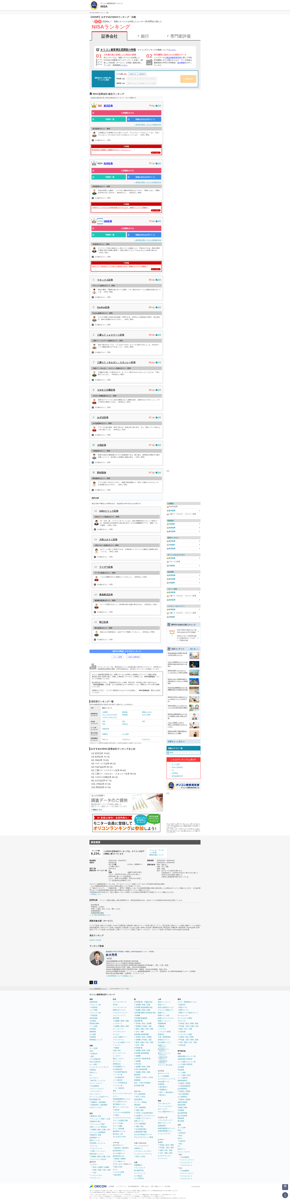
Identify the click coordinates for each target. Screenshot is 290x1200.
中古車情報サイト (119, 1066)
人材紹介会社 (162, 1057)
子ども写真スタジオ (120, 1101)
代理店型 (94, 1007)
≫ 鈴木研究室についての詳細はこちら (119, 976)
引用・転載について (157, 1186)
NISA (91, 1051)
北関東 (100, 1167)
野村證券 (101, 472)
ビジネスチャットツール (166, 1079)
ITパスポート (146, 1118)
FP (137, 1107)
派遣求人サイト (163, 1040)
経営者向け (163, 1087)
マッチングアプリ (164, 1134)
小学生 (150, 1077)
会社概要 (111, 1186)
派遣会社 (161, 1034)
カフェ (115, 1096)
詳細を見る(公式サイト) (145, 119)
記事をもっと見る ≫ (176, 741)
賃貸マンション (95, 1140)
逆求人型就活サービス (166, 1007)
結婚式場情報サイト (165, 1131)
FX (173, 770)
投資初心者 (133, 74)
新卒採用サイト (163, 1050)
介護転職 (161, 1026)
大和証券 (101, 445)
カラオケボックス (164, 1156)
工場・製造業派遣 (164, 1037)
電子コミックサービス (121, 1107)
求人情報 (167, 1186)
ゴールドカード (96, 1091)
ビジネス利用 (119, 1172)
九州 (108, 1129)
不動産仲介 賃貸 (95, 1135)
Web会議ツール (163, 1081)
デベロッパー (96, 1178)
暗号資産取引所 (177, 776)
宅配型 (116, 1048)
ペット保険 (93, 1026)
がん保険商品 (182, 1097)
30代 (135, 78)
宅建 (137, 1110)
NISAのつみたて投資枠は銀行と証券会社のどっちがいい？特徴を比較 (186, 638)
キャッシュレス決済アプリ (99, 1097)
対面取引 (105, 734)
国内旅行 (117, 1148)
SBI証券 (108, 221)
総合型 (116, 1110)
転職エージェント (164, 1021)
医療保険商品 (182, 1080)
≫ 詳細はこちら (95, 894)
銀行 (145, 36)
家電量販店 (138, 1165)
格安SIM (182, 1005)
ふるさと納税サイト (120, 1037)
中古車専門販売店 (120, 1072)
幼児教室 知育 (139, 1085)
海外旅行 (125, 1148)
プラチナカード (186, 1165)
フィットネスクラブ (141, 1146)
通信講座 (137, 1105)
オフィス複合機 (118, 1128)
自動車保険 (93, 1002)
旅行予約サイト (118, 1145)
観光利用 (117, 1175)
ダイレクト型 (96, 1005)
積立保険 (181, 1121)
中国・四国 (107, 1170)
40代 (140, 78)
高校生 (138, 1077)
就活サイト (162, 1005)
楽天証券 (108, 105)
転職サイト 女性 (163, 1015)
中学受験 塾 (138, 1048)
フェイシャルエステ (165, 1106)
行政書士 (139, 1116)
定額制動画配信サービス (121, 1099)
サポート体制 (151, 83)
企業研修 (161, 1084)
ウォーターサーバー (120, 1002)
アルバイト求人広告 (165, 1065)
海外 (120, 1167)
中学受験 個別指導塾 (141, 1053)
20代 (129, 78)
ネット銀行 (93, 1064)
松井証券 (108, 163)
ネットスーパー (118, 1029)
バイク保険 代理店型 (185, 1064)
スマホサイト (126, 739)
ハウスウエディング (165, 1120)
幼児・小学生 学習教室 (142, 1083)
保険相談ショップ (95, 1040)
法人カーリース (163, 1073)
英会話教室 (138, 1099)
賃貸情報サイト (95, 1138)
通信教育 (137, 1075)
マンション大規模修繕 (97, 1132)
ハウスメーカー (96, 1175)
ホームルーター (183, 1015)
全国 (170, 1153)
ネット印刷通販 (163, 1076)
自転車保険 (93, 1018)
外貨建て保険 (182, 1107)
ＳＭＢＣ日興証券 (106, 390)
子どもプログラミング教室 (143, 1137)
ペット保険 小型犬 (184, 1075)
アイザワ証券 (106, 567)
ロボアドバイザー (95, 1107)
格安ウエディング (164, 1123)
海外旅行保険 (94, 1023)
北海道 (138, 1023)
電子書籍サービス (119, 1104)
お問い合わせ (145, 1186)
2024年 (98, 940)
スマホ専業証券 (95, 1059)
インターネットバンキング (99, 1067)
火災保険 (92, 1021)
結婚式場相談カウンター (166, 1128)
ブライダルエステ (164, 1103)
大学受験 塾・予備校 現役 (143, 1002)
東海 (99, 1129)
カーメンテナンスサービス (122, 1093)
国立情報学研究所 (174, 58)
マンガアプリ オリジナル (122, 1118)
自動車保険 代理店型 (185, 1059)
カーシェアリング (119, 1053)
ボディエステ (162, 1109)
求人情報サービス (164, 1042)
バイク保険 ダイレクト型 (187, 1062)
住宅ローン (93, 1072)
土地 (108, 1119)
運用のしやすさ (132, 83)
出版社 (116, 1115)
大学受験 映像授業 (140, 1018)
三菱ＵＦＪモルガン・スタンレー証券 (116, 362)
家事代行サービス (119, 1010)
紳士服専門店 (139, 1170)
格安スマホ (183, 1007)
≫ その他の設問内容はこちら (100, 915)
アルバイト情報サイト (166, 1010)
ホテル (115, 1169)
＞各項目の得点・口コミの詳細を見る (147, 124)
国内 (116, 1167)
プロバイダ (182, 1021)
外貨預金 (175, 773)
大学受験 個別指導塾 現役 (143, 1007)
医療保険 (92, 1032)
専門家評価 (180, 36)
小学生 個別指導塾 (140, 1069)
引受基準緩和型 (184, 1086)
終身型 (181, 1083)
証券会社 (109, 36)
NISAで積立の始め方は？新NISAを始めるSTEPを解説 (186, 631)
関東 (172, 1145)
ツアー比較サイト (119, 1161)
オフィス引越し (118, 1123)
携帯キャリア (184, 1010)
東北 (94, 1167)
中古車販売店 (117, 1069)
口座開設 (105, 712)
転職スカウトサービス (166, 1018)
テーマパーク (162, 1158)
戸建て (103, 1119)
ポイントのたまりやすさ (109, 714)
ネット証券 (118, 657)
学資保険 (92, 1037)
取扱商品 (125, 712)
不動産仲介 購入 (95, 1121)
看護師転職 (162, 1023)
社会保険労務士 (147, 1113)
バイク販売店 (117, 1080)
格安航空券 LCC (118, 1156)
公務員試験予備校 (140, 1132)
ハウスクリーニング (120, 1013)
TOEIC (138, 1113)
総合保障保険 (182, 1113)
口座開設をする (127, 113)
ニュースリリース (121, 1186)
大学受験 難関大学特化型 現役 (145, 1013)
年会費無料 (95, 1086)
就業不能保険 (182, 1102)
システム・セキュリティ (109, 717)
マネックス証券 (105, 280)
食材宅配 (116, 1018)
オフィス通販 (117, 1126)
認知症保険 (182, 1105)
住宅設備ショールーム (97, 1143)
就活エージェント (164, 1002)
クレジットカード (95, 1083)
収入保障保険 (184, 1094)
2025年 (92, 940)
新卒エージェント (164, 1053)
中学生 (144, 1077)
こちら (173, 50)
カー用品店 (138, 1176)
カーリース (117, 1061)
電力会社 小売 (118, 1134)
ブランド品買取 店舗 (120, 1120)
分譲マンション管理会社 (98, 1127)
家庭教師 (137, 1080)
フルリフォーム (96, 1148)
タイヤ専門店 (139, 1178)
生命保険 (92, 1029)
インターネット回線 (185, 1034)
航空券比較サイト (119, 1151)
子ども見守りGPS (119, 1137)
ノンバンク (101, 1080)
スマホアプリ (146, 739)
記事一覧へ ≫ (194, 649)
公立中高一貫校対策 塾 (142, 1058)
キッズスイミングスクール (143, 1154)
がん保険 (92, 1034)
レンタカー (117, 1056)
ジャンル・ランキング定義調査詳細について (156, 852)
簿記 (142, 1110)
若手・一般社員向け (167, 1092)
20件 (159, 390)
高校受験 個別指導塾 (141, 1034)
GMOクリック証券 (108, 511)
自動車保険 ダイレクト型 (187, 1056)
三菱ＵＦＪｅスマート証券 (110, 335)
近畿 (103, 1129)
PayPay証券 (103, 307)
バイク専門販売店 (120, 1083)
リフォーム (93, 1146)
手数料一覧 (109, 119)
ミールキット (117, 1023)
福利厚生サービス (119, 1131)
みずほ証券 (102, 417)
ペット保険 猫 (183, 1078)
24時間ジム (138, 1148)
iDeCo (180, 1138)
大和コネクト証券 (108, 539)
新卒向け (163, 1095)
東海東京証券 (106, 594)
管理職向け (163, 1089)
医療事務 (142, 1107)
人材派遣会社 (162, 1061)
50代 (146, 78)
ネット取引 (125, 734)
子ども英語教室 (139, 1094)
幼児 (137, 1097)
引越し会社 (117, 1050)
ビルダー (94, 1164)
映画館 (160, 1142)
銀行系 (93, 1080)
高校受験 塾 (138, 1021)
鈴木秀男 (181, 63)
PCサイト (105, 739)
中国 (196, 1026)
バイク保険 (93, 1010)
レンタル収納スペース (122, 1042)
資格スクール (139, 1121)
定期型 (188, 1083)
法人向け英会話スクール (143, 1134)
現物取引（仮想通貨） (99, 1102)
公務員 (138, 1118)
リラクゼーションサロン (143, 1151)
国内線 (116, 1159)
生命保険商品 (182, 1089)
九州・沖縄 (140, 1032)
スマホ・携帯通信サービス (187, 1002)
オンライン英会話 (140, 1102)
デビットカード (95, 1094)
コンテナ (117, 1045)
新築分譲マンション (96, 1154)
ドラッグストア (139, 1168)
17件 (159, 362)
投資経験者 (142, 74)
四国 (180, 1029)
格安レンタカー (118, 1058)
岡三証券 (103, 622)
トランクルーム (118, 1040)
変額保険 (181, 1118)
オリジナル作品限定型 (122, 1112)
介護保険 (181, 1110)
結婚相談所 (162, 1126)
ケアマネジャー (149, 1116)
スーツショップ (139, 1173)
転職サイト (162, 1013)
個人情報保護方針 (133, 1186)
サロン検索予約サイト (166, 1112)
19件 (159, 106)
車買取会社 (117, 1064)
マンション (95, 1119)
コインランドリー (119, 1015)
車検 (114, 1091)
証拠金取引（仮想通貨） (100, 1105)
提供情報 (142, 83)
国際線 (123, 1159)
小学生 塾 (137, 1064)
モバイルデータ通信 (185, 1018)
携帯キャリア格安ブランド (188, 1013)
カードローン (94, 1078)
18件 (159, 163)
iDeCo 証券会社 (134, 657)
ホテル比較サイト (119, 1153)
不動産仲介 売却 (95, 1116)
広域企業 (182, 1032)
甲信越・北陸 (147, 1026)
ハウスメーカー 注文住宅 (97, 1159)
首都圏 (93, 1129)
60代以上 (152, 78)
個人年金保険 (182, 1116)
